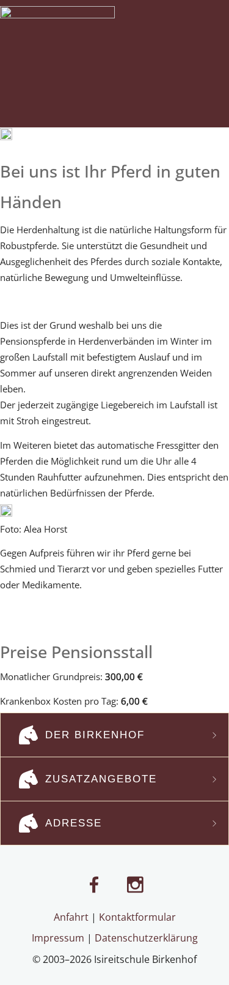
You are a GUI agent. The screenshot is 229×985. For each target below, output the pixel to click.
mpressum (59, 938)
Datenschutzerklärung (146, 938)
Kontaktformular (137, 917)
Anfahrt (71, 917)
